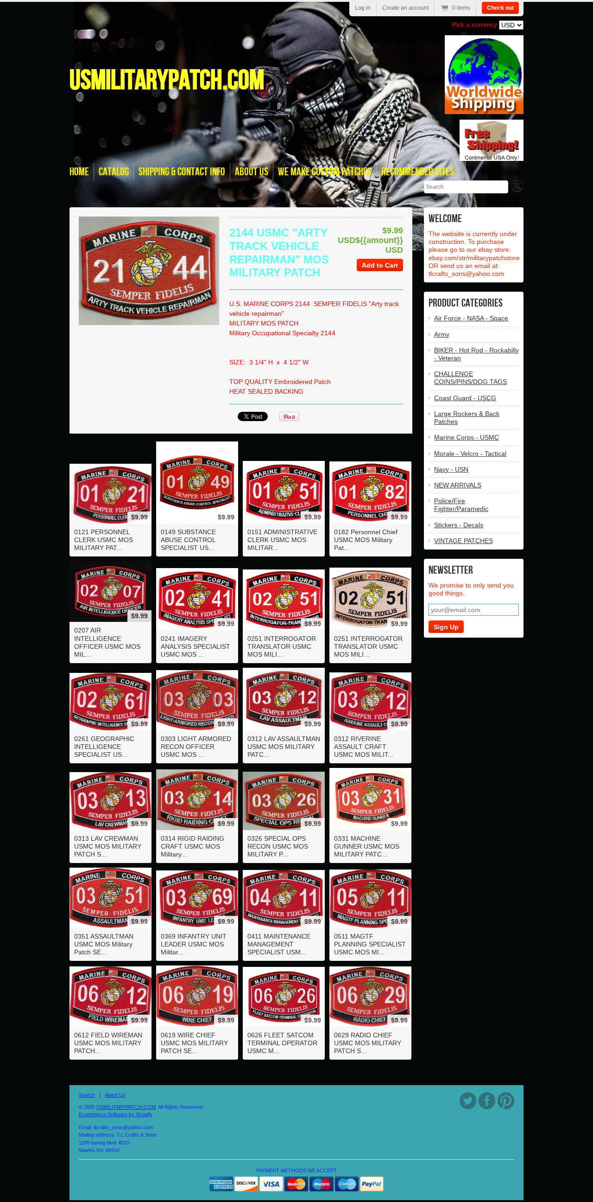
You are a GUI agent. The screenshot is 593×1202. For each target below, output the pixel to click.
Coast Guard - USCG (465, 398)
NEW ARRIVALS (457, 485)
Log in (363, 8)
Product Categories (466, 303)
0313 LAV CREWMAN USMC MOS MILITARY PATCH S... (107, 846)
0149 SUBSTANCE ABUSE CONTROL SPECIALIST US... (188, 539)
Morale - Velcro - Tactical (470, 453)
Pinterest (506, 1100)
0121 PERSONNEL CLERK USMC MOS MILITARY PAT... (103, 539)
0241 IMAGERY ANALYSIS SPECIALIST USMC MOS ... (195, 646)
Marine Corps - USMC (466, 437)
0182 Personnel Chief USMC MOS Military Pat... (365, 539)
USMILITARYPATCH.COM (166, 80)
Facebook (487, 1100)
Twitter (468, 1100)
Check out (500, 8)
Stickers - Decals (458, 525)
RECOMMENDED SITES (417, 172)
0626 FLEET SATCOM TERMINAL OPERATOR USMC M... (282, 1043)
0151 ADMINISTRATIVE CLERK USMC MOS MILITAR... (282, 539)
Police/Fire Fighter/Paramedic (461, 504)
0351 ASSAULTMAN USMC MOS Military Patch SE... (103, 944)
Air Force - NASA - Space (471, 318)
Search (87, 1095)
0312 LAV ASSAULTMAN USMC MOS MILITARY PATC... (283, 746)
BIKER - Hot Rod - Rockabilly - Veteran (476, 354)
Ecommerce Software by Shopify (115, 1114)
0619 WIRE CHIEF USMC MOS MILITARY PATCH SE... (194, 1043)
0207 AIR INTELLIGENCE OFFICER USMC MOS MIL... (107, 642)
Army (441, 334)
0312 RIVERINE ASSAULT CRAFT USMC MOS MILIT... (363, 746)
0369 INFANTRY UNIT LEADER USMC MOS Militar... (194, 944)
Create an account (405, 8)
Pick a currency (475, 24)
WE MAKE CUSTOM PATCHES (325, 172)
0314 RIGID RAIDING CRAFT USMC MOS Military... (192, 846)
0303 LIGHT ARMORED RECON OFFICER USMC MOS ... (196, 746)
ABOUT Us (251, 172)
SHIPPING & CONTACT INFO (182, 172)
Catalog (114, 172)
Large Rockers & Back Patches (466, 417)
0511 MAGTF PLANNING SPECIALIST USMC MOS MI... (370, 944)
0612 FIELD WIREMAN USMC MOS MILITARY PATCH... (108, 1043)
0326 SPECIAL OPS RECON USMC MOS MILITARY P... (277, 846)
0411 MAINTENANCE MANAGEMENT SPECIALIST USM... (278, 944)
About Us (115, 1095)
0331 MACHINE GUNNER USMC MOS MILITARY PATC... (366, 846)
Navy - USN (451, 469)
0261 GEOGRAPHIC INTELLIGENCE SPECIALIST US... (104, 746)
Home (79, 172)
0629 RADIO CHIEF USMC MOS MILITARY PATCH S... (367, 1043)
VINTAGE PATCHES (463, 540)
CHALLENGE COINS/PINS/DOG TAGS (470, 377)
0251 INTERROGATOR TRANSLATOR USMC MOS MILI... (281, 646)
